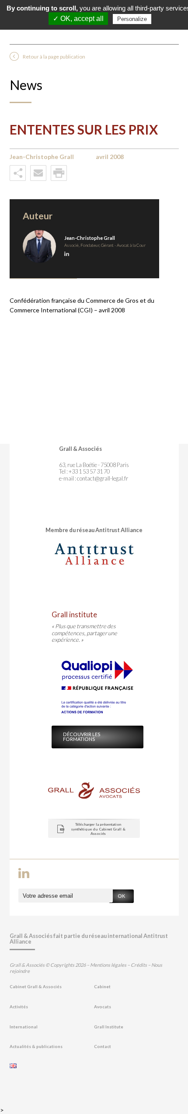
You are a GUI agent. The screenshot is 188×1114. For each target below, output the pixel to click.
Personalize (132, 19)
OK (121, 896)
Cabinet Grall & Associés (36, 986)
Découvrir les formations (82, 736)
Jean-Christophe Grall (89, 238)
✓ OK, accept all (78, 18)
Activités (19, 1006)
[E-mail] (38, 179)
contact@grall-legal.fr (102, 478)
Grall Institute (108, 1026)
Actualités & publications (36, 1046)
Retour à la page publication (54, 56)
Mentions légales (108, 965)
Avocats (102, 1006)
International (24, 1026)
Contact (102, 1046)
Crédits (139, 965)
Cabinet (102, 986)
